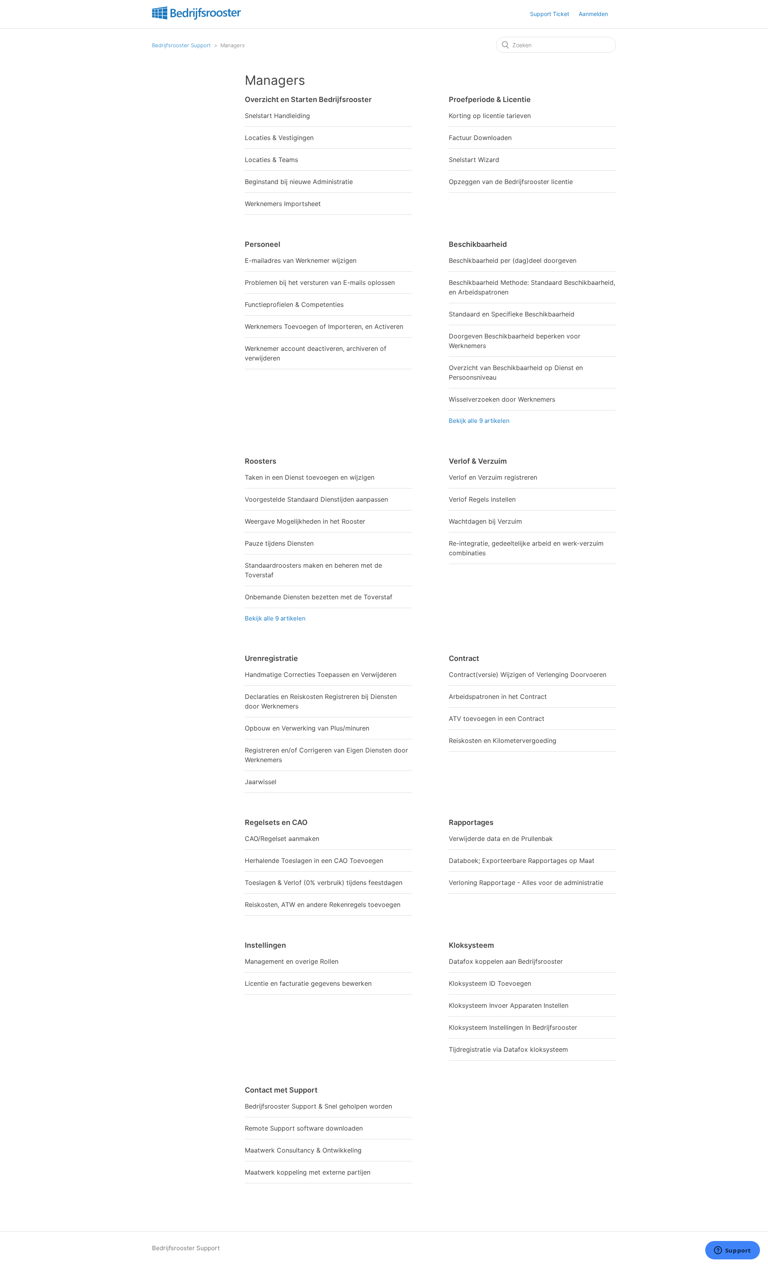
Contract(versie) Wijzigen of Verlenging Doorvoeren (527, 675)
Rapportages (471, 822)
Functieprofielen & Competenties (294, 304)
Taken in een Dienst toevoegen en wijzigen (309, 477)
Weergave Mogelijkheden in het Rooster (305, 521)
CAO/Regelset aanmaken (282, 839)
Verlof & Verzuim (478, 461)
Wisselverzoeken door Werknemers (502, 399)
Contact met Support (281, 1090)
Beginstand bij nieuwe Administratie (299, 182)
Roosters (260, 461)
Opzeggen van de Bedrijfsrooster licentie (511, 182)
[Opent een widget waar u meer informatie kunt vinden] (732, 1251)
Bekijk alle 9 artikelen (479, 420)
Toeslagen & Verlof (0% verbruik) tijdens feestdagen (323, 883)
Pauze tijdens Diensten (279, 543)
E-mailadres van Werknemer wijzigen (300, 260)
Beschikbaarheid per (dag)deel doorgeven (512, 260)
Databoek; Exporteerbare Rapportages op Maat (521, 861)
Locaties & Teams (271, 160)
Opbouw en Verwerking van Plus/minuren (307, 728)
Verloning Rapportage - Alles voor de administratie (526, 883)
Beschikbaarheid (478, 244)
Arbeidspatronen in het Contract (498, 697)
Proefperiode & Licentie (490, 99)
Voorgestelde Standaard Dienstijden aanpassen (316, 499)
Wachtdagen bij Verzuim (485, 521)
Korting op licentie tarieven (490, 116)
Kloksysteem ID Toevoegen (490, 983)
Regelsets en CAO (276, 822)
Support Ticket (549, 13)
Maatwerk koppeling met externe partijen (307, 1172)
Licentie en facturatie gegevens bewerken (308, 983)
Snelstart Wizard (474, 160)
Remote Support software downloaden (304, 1128)
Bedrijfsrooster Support (181, 45)
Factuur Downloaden (480, 138)
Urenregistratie (271, 658)
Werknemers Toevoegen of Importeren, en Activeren (324, 326)
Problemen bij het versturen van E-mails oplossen (320, 282)
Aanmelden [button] (593, 13)
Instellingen (265, 945)
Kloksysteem (471, 945)
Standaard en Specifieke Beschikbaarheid (511, 314)
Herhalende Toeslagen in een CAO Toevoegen (314, 861)
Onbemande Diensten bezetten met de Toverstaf (318, 597)
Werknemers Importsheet (283, 204)
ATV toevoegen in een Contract (496, 719)
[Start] (196, 18)
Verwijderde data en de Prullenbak (501, 839)
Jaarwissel (260, 782)
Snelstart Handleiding (277, 116)
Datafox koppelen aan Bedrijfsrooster (506, 961)
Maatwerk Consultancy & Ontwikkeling (303, 1150)
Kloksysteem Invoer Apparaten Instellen (508, 1005)
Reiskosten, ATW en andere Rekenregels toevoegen (322, 905)
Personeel (262, 244)
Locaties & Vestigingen (279, 138)
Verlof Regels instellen (482, 499)
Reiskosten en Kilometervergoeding (502, 741)
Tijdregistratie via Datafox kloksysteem (508, 1049)
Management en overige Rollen (291, 961)
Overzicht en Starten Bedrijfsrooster (308, 99)
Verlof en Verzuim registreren (493, 477)
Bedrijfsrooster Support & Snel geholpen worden (318, 1106)
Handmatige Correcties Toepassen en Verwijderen (320, 675)
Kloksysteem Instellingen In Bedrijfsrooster (513, 1027)
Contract (464, 658)
